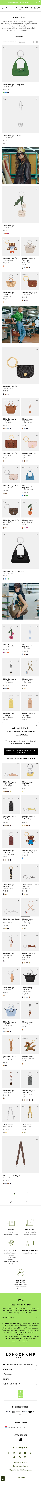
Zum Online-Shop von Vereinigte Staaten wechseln (21, 751)
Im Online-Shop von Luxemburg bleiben (21, 758)
